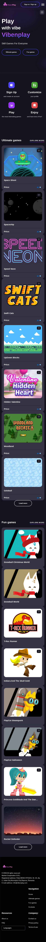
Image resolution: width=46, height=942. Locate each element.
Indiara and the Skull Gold (17, 681)
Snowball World (11, 602)
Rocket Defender (12, 839)
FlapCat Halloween (13, 760)
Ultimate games (34, 898)
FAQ (3, 923)
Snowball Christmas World (17, 562)
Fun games (32, 903)
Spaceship (9, 224)
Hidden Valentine (12, 402)
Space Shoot (10, 180)
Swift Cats (9, 313)
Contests (31, 907)
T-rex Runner (10, 641)
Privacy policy (33, 923)
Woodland (9, 446)
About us (5, 918)
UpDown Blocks (11, 357)
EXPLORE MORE (37, 140)
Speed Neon (10, 269)
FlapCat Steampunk (13, 720)
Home (30, 894)
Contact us (32, 918)
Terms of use (33, 927)
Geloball (8, 491)
